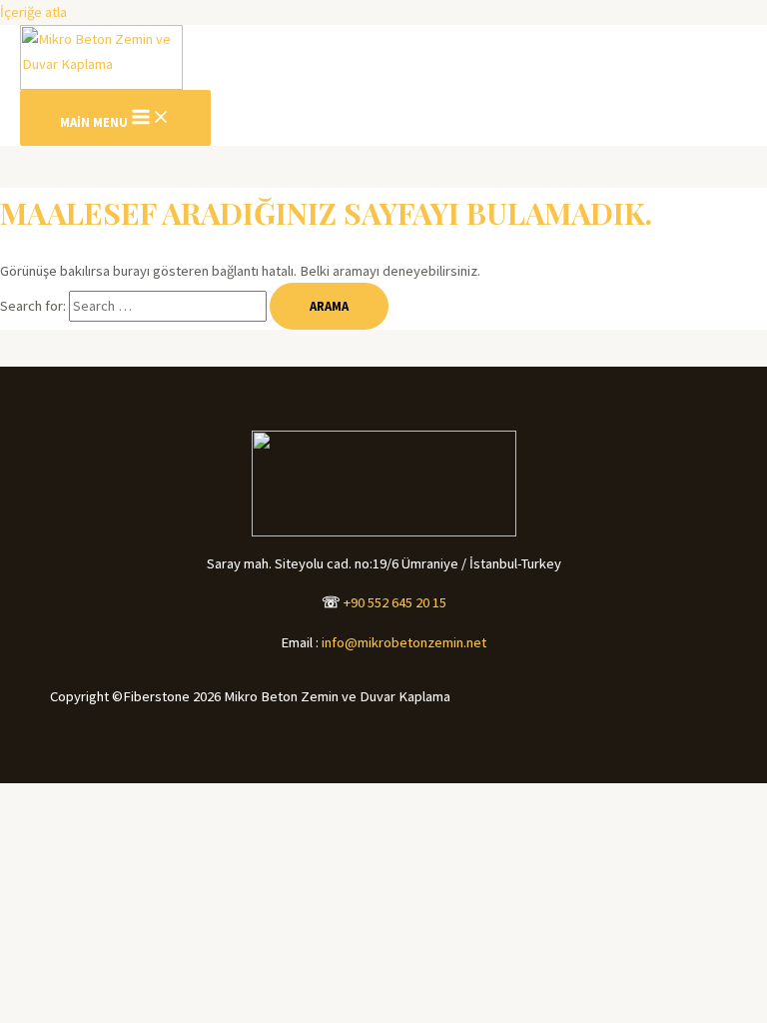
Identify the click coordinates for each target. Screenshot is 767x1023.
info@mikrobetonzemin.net (404, 642)
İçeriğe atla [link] (33, 12)
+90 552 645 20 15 (395, 602)
